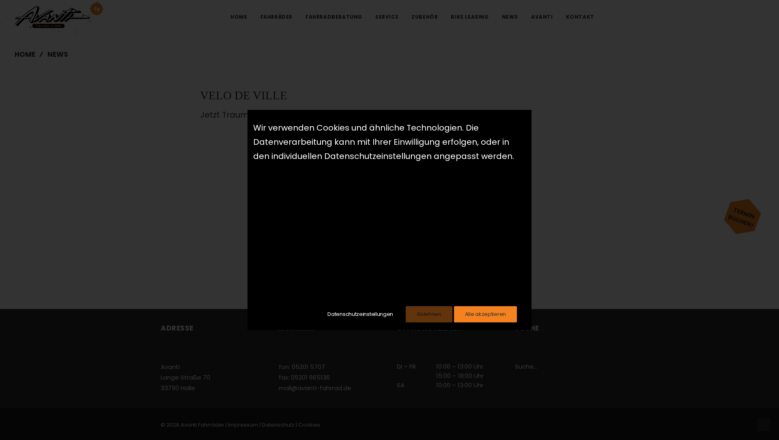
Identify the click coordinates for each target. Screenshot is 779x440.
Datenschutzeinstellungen (360, 314)
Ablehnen (429, 314)
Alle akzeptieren (485, 314)
